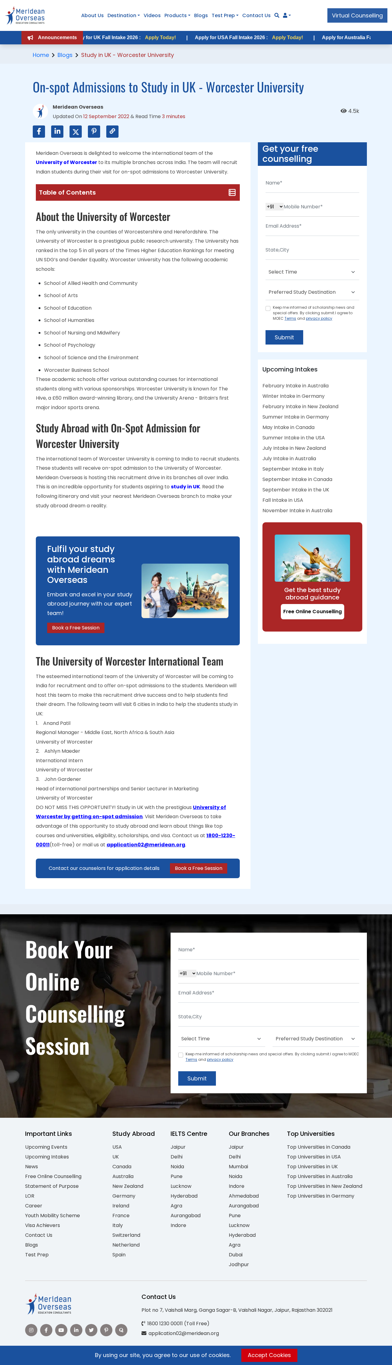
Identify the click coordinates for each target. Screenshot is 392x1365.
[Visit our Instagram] (31, 1330)
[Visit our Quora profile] (121, 1330)
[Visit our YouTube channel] (61, 1330)
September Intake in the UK (295, 489)
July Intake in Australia (289, 458)
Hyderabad (184, 1195)
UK (115, 1156)
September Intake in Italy (293, 468)
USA (117, 1147)
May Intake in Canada (288, 427)
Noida (177, 1166)
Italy (117, 1225)
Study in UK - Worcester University (127, 55)
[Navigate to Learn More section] (285, 15)
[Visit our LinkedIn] (76, 1330)
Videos (152, 15)
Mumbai (238, 1166)
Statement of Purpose (52, 1186)
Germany (123, 1195)
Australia (123, 1176)
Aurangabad (186, 1215)
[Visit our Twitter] (91, 1330)
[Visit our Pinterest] (106, 1330)
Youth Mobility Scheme (52, 1215)
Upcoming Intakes (47, 1156)
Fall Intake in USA (282, 500)
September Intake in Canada (297, 479)
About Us (92, 15)
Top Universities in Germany (320, 1195)
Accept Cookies (269, 1355)
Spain (119, 1254)
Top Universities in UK (312, 1166)
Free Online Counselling (312, 611)
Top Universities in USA (314, 1156)
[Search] (276, 15)
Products (175, 15)
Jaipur (178, 1147)
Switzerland (126, 1235)
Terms (290, 318)
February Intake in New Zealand (300, 406)
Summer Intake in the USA (293, 437)
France (121, 1215)
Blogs (201, 15)
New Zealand (127, 1186)
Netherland (126, 1244)
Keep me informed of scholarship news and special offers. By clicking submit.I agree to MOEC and (313, 313)
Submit (284, 337)
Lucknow (181, 1186)
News (31, 1166)
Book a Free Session (76, 627)
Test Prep (223, 15)
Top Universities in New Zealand (324, 1186)
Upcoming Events (46, 1147)
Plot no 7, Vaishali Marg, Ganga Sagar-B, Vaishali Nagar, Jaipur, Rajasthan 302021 (237, 1310)
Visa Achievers (42, 1225)
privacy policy (319, 318)
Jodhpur (239, 1264)
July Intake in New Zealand (294, 448)
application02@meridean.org (146, 844)
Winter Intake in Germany (293, 396)
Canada (121, 1166)
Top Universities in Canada (318, 1147)
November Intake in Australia (297, 510)
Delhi (177, 1156)
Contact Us (256, 15)
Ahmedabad (244, 1195)
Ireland (120, 1205)
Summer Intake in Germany (295, 416)
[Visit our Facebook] (46, 1330)
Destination (121, 15)
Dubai (236, 1254)
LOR (29, 1195)
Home (41, 55)
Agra (176, 1205)
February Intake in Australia (295, 385)
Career (33, 1205)
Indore (178, 1225)
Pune (177, 1176)
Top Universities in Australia (319, 1176)
